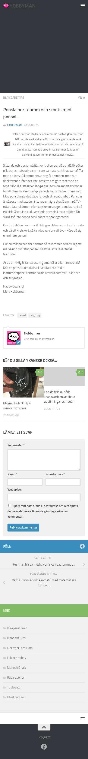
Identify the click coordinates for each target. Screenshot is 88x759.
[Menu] (82, 5)
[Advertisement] (44, 46)
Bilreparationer (17, 628)
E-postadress (55, 474)
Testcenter (14, 687)
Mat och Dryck (16, 668)
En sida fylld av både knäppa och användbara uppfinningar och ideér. (59, 397)
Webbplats (14, 489)
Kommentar (16, 445)
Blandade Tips (13, 97)
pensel (22, 315)
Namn (12, 474)
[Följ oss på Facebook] (82, 546)
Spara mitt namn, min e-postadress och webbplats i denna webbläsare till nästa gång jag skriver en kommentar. (43, 511)
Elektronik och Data (19, 648)
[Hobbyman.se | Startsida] (25, 5)
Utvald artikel (15, 697)
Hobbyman (14, 125)
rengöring (35, 315)
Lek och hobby (16, 658)
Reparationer (15, 677)
